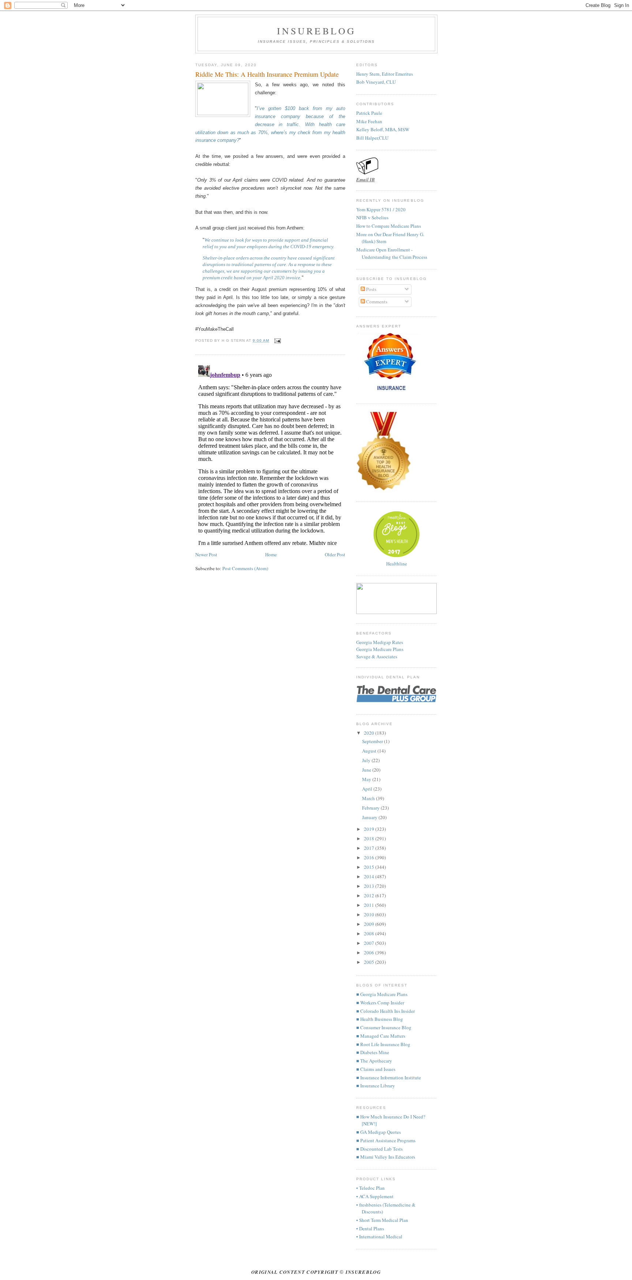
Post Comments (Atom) (245, 568)
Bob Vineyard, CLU (376, 82)
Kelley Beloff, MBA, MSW (382, 129)
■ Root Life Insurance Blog (383, 1044)
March (369, 798)
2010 (369, 914)
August (369, 750)
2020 (369, 733)
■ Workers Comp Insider (380, 1002)
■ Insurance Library (375, 1085)
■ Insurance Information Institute (388, 1077)
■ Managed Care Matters (380, 1036)
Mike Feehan (369, 121)
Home (271, 554)
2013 (369, 886)
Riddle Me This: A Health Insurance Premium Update (267, 74)
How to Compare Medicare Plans (388, 226)
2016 (369, 857)
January (370, 817)
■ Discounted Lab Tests (379, 1148)
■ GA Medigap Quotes (378, 1132)
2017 (369, 848)
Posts (370, 289)
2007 (369, 943)
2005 (369, 962)
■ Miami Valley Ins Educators (385, 1157)
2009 (369, 924)
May (367, 779)
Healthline (396, 563)
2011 (369, 905)
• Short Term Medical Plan (382, 1220)
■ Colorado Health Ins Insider (385, 1011)
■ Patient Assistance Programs (385, 1140)
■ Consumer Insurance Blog (383, 1027)
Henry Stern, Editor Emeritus (384, 74)
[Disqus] (270, 453)
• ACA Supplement (375, 1196)
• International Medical (379, 1236)
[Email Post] (276, 340)
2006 (369, 952)
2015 (369, 867)
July (367, 760)
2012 (369, 895)
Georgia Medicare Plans (379, 649)
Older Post (335, 554)
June (367, 769)
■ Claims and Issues (375, 1069)
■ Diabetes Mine (372, 1052)
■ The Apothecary (374, 1060)
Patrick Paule (369, 113)
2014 (369, 876)
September (373, 741)
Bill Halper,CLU (372, 138)
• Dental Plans (370, 1228)
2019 (369, 829)
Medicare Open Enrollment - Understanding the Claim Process (391, 253)
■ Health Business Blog (379, 1019)
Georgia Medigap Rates (379, 642)
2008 (369, 933)
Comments (376, 301)
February (371, 807)
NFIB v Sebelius (372, 217)
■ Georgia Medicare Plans (381, 994)
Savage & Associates (376, 656)
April (367, 788)
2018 (369, 838)
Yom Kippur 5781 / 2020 (381, 209)
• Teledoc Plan (370, 1188)
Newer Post (206, 554)
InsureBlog (316, 30)
